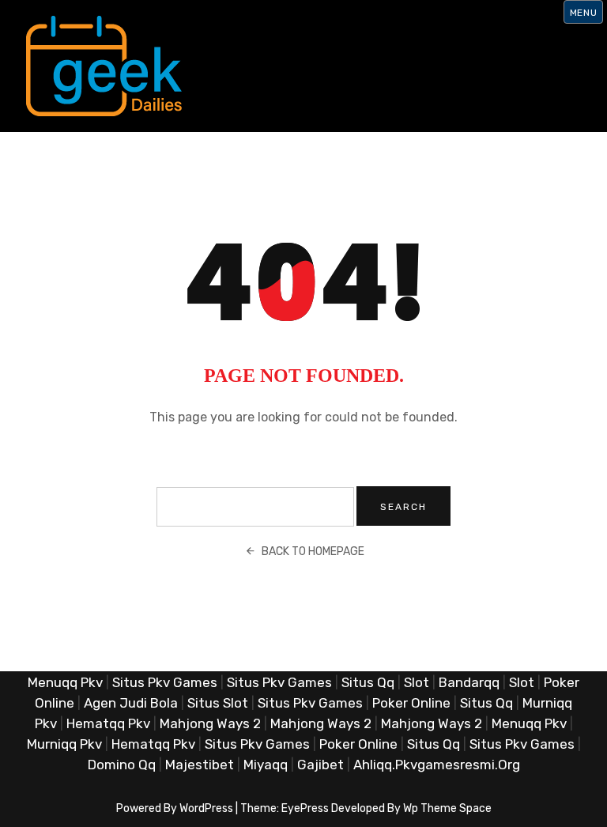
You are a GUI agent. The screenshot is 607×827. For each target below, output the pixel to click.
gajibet (320, 764)
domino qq (122, 764)
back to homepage (313, 551)
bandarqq (469, 682)
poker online (411, 703)
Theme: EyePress (285, 808)
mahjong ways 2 (210, 723)
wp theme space (447, 808)
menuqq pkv (65, 682)
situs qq (367, 682)
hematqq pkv (108, 723)
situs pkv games (164, 682)
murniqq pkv (64, 744)
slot (416, 682)
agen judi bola (131, 703)
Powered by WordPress (174, 808)
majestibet (199, 764)
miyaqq (265, 764)
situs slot (217, 703)
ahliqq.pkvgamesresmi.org (436, 764)
